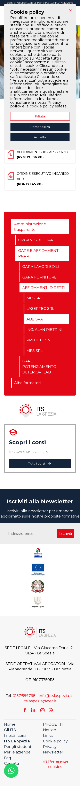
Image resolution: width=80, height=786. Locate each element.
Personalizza (40, 127)
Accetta (40, 137)
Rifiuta (40, 116)
